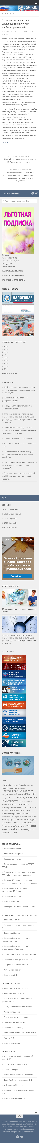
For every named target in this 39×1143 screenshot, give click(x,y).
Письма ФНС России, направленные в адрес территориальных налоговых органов (19, 881)
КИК (29, 795)
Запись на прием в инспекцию (16, 988)
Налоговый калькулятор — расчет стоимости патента (16, 939)
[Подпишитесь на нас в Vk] (36, 193)
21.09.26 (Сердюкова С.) (11, 514)
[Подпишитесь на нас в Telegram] (32, 193)
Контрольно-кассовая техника (16, 964)
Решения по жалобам (12, 896)
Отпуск (16, 817)
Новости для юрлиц (11, 901)
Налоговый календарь (13, 848)
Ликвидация (5, 798)
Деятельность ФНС (14, 791)
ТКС (33, 823)
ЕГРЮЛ (29, 791)
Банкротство (28, 785)
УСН (24, 826)
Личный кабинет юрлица (13, 853)
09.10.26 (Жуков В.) (9, 527)
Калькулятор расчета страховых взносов (20, 954)
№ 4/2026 (5, 355)
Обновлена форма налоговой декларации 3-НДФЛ (19, 610)
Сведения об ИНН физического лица (18, 959)
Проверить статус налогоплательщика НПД (18, 1091)
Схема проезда (8, 266)
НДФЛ (26, 797)
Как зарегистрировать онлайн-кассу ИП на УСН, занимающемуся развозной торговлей (19, 476)
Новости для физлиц (12, 1043)
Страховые (25, 822)
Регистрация (8, 819)
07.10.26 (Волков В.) (9, 523)
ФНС (4, 142)
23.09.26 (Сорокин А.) (10, 518)
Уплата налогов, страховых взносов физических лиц (17, 1000)
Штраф (28, 830)
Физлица (19, 829)
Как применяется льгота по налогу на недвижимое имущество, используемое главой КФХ (17, 454)
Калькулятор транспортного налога (18, 1006)
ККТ (33, 794)
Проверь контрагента (12, 859)
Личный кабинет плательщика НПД (18, 1080)
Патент (30, 817)
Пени (35, 816)
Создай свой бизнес (12, 933)
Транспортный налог (12, 826)
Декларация (21, 788)
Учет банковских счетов (13, 970)
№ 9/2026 (5, 369)
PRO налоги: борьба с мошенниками (18, 438)
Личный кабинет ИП (12, 919)
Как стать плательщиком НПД (15, 1064)
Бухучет (4, 788)
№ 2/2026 (5, 349)
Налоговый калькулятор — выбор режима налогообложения (16, 947)
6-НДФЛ (16, 785)
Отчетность (23, 816)
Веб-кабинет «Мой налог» (14, 1085)
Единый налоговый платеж (14, 1022)
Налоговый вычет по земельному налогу (20, 1032)
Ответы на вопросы (11, 1069)
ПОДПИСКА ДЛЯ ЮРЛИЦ (12, 271)
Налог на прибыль (25, 801)
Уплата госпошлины (12, 1012)
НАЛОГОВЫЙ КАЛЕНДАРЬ (13, 280)
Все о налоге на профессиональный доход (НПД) (17, 1057)
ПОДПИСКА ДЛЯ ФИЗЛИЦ (13, 275)
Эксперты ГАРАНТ (11, 832)
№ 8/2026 (5, 366)
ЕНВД (4, 794)
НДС (19, 797)
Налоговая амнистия (9, 804)
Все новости (8, 14)
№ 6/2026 (5, 360)
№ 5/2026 (5, 357)
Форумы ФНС (9, 1038)
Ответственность (8, 817)
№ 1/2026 (5, 346)
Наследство (31, 814)
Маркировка (12, 798)
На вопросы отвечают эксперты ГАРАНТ (20, 906)
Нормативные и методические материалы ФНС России (15, 889)
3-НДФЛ (11, 785)
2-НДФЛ (4, 785)
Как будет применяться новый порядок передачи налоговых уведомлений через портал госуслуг (18, 390)
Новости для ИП (10, 975)
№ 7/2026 (5, 363)
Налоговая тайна (18, 807)
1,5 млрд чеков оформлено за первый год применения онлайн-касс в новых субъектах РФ (19, 465)
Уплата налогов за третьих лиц (16, 1017)
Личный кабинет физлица (14, 993)
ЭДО (33, 830)
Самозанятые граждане (25, 819)
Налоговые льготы (20, 810)
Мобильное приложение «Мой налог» (19, 1074)
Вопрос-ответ (12, 788)
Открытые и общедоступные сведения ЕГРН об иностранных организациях (18, 873)
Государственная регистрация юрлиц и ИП (18, 926)
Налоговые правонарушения (15, 813)
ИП (26, 794)
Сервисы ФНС (10, 822)
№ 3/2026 (5, 352)
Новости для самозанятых (14, 1098)
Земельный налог (14, 794)
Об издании (7, 263)
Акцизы (21, 785)
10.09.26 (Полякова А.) (10, 509)
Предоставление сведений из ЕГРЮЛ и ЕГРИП (19, 865)
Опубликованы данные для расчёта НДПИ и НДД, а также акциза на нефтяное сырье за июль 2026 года (19, 430)
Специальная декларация (14, 1027)
